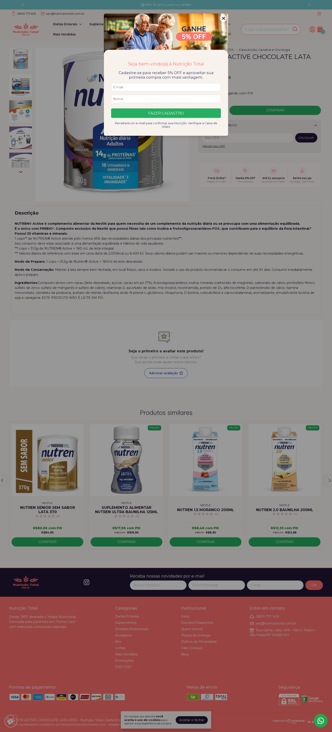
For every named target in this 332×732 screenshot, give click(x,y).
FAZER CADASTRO (166, 113)
